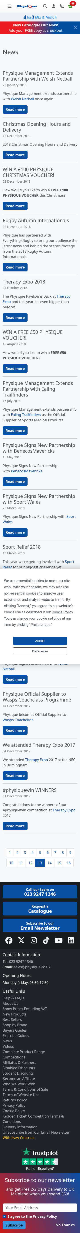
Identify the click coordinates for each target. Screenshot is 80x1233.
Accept (40, 640)
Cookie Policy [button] (62, 612)
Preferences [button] (40, 625)
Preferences (40, 651)
